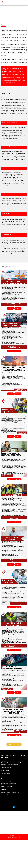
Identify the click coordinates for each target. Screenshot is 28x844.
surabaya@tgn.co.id (8, 780)
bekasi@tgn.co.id (8, 772)
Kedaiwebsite (17, 823)
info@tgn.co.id (7, 759)
